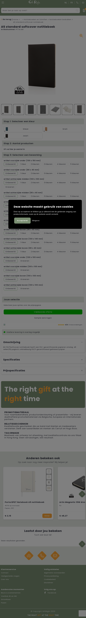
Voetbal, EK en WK (9, 596)
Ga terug (7, 19)
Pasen (3, 603)
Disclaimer (48, 582)
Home (15, 19)
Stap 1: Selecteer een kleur (19, 121)
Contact (4, 573)
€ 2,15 (8, 516)
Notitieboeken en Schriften (35, 19)
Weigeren (36, 220)
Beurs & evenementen (11, 593)
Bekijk (47, 516)
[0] (83, 10)
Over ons (5, 579)
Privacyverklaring (51, 576)
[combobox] (38, 10)
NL (66, 2)
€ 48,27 (63, 516)
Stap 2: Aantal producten (18, 143)
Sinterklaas (6, 599)
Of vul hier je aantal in (14, 149)
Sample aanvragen (43, 318)
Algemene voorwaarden (54, 573)
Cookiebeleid (50, 579)
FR (71, 2)
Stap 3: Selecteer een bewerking (23, 154)
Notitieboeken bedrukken (60, 19)
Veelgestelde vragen (10, 576)
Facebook (51, 593)
